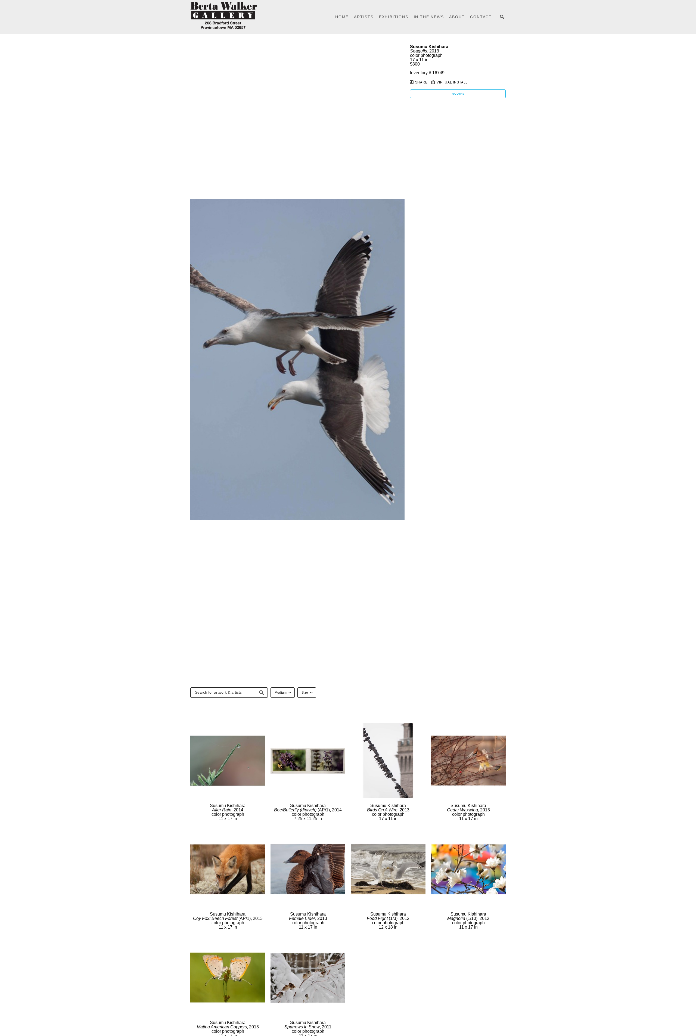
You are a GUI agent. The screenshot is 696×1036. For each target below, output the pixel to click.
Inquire (458, 93)
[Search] (502, 17)
